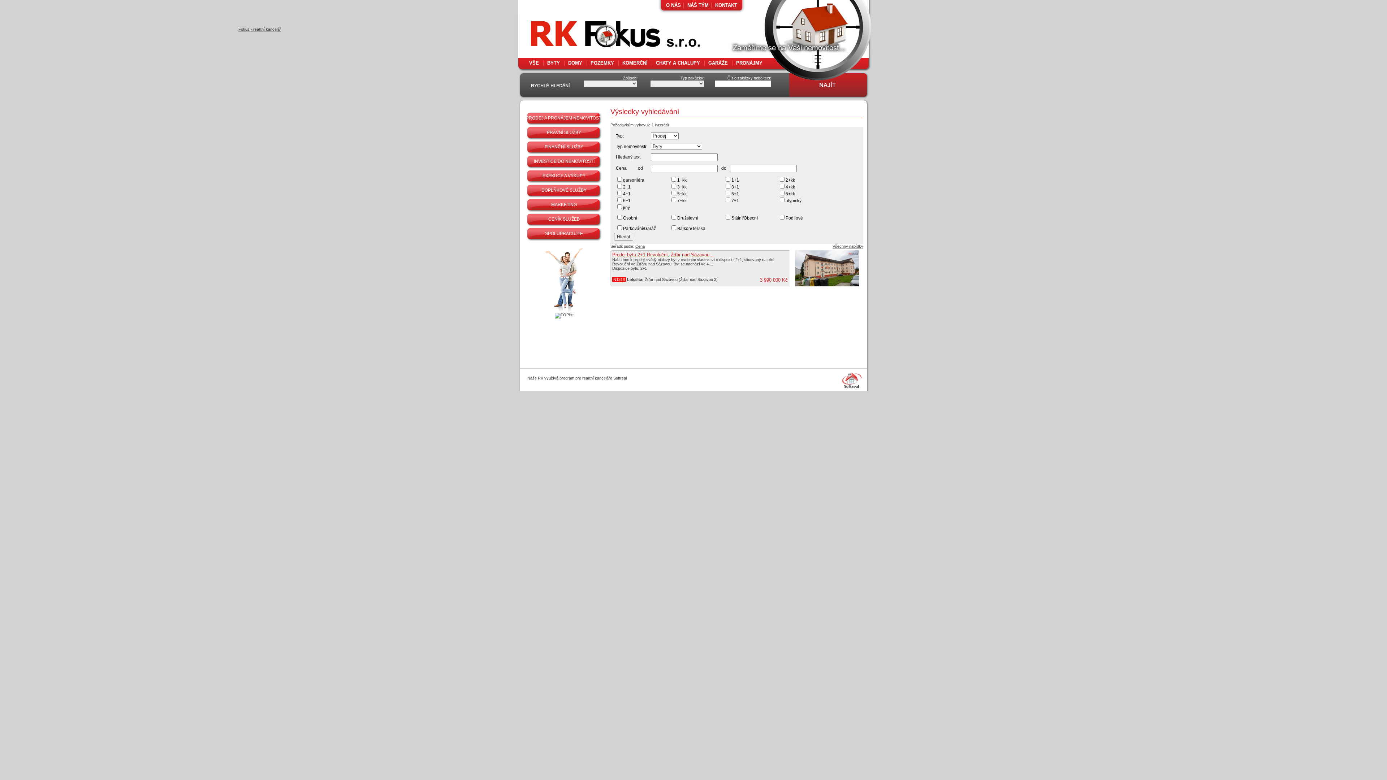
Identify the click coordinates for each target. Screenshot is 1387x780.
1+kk (682, 180)
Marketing (564, 204)
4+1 (627, 193)
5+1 (735, 193)
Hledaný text (628, 157)
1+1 (735, 180)
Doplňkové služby (564, 190)
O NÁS (673, 5)
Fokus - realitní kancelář (599, 36)
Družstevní (687, 218)
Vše (534, 63)
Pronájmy (749, 63)
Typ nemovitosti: (631, 146)
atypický (793, 200)
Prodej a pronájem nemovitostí (564, 118)
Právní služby (564, 132)
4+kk (790, 187)
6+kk (790, 193)
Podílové (794, 218)
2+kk (790, 180)
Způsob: (630, 78)
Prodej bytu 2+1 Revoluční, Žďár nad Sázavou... (663, 254)
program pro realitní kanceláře (585, 378)
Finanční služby (564, 147)
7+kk (682, 200)
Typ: (620, 136)
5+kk (682, 193)
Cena (640, 246)
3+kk (682, 187)
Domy (575, 63)
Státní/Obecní (744, 218)
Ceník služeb (564, 219)
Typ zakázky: (692, 78)
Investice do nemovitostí (564, 161)
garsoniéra (633, 180)
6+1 (627, 200)
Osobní (630, 218)
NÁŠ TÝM (698, 5)
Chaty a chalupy (678, 63)
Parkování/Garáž (639, 228)
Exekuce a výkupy (564, 175)
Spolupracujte (564, 233)
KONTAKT (726, 5)
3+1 (735, 187)
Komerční (635, 63)
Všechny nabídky (848, 246)
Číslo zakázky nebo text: (749, 78)
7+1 (735, 200)
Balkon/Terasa (691, 228)
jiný (626, 207)
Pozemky (602, 63)
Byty (553, 63)
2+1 (627, 187)
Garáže (718, 63)
